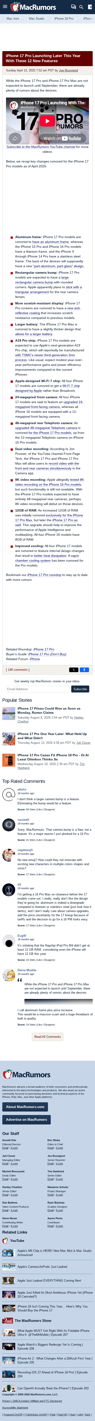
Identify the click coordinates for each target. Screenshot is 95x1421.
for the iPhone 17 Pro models (50, 433)
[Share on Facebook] (84, 670)
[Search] (83, 7)
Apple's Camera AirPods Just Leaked (42, 1266)
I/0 (19, 884)
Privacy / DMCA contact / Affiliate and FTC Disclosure (32, 1401)
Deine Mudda (27, 970)
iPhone (35, 659)
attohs (22, 789)
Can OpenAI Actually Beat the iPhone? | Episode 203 (53, 1388)
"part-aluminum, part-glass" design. (58, 266)
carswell (23, 819)
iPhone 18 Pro (63, 18)
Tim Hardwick (56, 1171)
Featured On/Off (13, 1414)
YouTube (17, 1241)
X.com (14, 1147)
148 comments (18, 669)
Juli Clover (83, 742)
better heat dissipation (50, 555)
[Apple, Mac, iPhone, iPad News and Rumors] (33, 12)
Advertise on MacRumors (26, 1119)
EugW (22, 935)
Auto (72, 1414)
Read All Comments (47, 1036)
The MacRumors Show (33, 1321)
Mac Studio (36, 18)
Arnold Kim (9, 1140)
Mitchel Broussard (13, 1171)
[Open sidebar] (90, 7)
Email (5, 1147)
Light (80, 1414)
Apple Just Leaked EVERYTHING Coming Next (49, 1280)
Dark (87, 1414)
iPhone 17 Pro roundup (44, 575)
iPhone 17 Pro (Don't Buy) (47, 654)
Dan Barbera (9, 1202)
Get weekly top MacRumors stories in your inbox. (47, 681)
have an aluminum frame (50, 242)
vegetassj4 (25, 850)
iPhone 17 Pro (43, 649)
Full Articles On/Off (36, 1414)
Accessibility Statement (15, 1407)
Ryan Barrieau (56, 1202)
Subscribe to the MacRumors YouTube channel (40, 147)
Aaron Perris (55, 1218)
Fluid (52, 1414)
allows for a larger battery (33, 334)
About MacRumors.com (25, 1107)
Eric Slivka (54, 1140)
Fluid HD (62, 1414)
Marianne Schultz (58, 1187)
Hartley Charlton (12, 1187)
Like (39, 809)
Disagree (49, 809)
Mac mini (13, 18)
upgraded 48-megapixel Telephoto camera (46, 428)
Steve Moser (9, 1218)
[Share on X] (73, 670)
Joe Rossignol (68, 70)
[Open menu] (5, 7)
